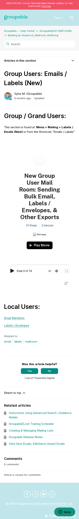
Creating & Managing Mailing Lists (31, 430)
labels (18, 341)
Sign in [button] (58, 17)
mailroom (31, 341)
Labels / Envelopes (16, 325)
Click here (46, 6)
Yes (29, 371)
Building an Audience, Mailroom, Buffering (33, 35)
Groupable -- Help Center (19, 30)
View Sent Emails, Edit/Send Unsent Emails (37, 444)
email (7, 341)
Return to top (13, 393)
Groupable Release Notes (26, 437)
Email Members (14, 318)
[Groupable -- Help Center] (16, 17)
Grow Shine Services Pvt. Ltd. (53, 503)
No (49, 371)
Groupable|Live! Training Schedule (31, 424)
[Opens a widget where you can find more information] (64, 512)
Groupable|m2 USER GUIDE (56, 30)
